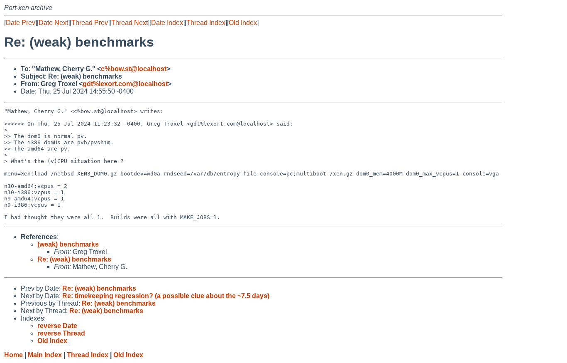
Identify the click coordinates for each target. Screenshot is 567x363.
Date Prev (20, 22)
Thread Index (205, 22)
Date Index (167, 22)
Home (13, 354)
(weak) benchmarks (68, 244)
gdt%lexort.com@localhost (125, 83)
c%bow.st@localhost (133, 68)
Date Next (53, 22)
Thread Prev (89, 22)
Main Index (45, 354)
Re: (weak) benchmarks (74, 259)
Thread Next (129, 22)
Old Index (243, 22)
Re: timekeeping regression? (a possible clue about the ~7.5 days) (165, 295)
